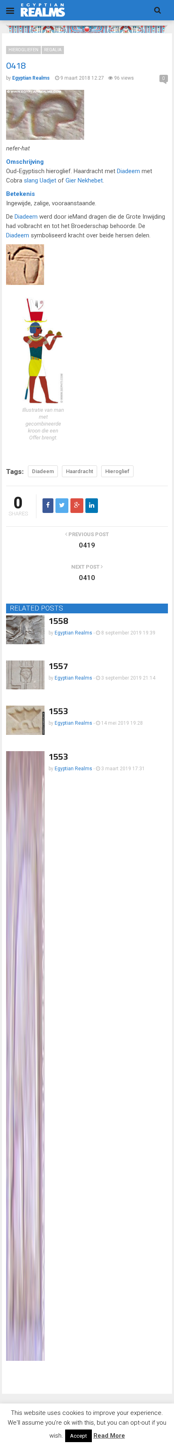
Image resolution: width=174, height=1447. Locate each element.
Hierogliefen (23, 50)
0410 (87, 578)
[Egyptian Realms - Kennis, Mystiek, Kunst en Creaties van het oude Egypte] (43, 10)
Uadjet (48, 180)
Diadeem (128, 171)
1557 (58, 665)
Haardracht (79, 471)
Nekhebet (90, 180)
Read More (109, 1435)
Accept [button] (78, 1436)
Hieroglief (117, 471)
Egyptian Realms (73, 633)
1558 (58, 620)
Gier (71, 180)
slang (31, 180)
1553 (58, 710)
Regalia (53, 50)
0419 (87, 545)
